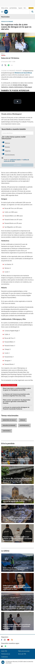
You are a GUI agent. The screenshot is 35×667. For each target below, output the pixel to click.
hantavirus (6, 431)
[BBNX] (2, 662)
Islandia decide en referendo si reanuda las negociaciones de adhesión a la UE (17, 607)
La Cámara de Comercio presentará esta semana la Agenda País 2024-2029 (16, 395)
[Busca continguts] (32, 11)
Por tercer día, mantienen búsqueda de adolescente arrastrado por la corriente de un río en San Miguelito (17, 480)
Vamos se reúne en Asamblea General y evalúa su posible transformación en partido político (17, 460)
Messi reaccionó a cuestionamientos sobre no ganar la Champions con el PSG (17, 389)
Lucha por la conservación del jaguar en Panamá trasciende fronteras (16, 408)
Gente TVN (4, 651)
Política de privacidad (23, 651)
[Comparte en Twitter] (5, 65)
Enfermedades (24, 425)
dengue (22, 420)
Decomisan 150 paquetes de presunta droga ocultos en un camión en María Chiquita (17, 519)
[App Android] (5, 646)
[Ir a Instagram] (5, 640)
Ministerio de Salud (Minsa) (23, 73)
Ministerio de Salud (9, 420)
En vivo (31, 7)
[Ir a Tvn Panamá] (17, 12)
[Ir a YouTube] (8, 640)
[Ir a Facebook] (2, 640)
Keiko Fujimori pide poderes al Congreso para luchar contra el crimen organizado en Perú (17, 587)
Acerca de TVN (22, 654)
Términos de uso (5, 654)
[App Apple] (2, 646)
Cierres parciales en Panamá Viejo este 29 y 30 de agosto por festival (17, 500)
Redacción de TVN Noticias (10, 58)
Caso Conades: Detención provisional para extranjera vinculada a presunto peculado (16, 626)
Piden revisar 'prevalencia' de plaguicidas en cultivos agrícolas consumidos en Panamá (16, 401)
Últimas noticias (4, 8)
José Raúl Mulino (13, 8)
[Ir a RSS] (12, 640)
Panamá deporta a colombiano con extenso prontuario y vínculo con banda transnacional (17, 538)
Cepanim (20, 8)
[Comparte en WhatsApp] (8, 65)
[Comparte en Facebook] (2, 65)
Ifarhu (25, 8)
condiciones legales (15, 159)
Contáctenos (4, 656)
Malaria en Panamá (9, 425)
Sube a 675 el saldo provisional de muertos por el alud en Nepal (15, 569)
